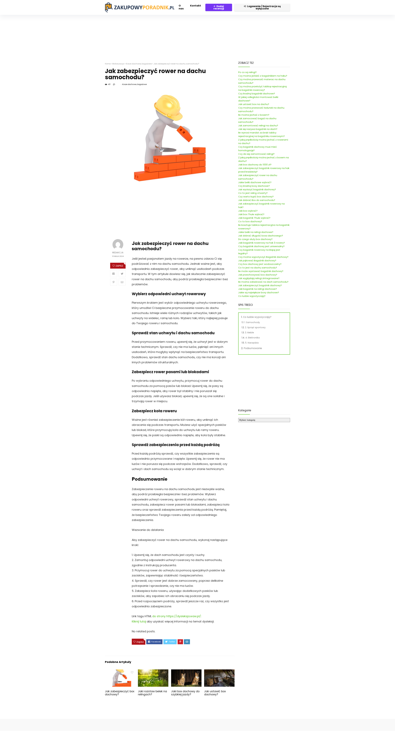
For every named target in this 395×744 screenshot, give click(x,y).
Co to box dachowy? (250, 221)
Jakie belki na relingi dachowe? (255, 232)
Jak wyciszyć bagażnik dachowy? (257, 189)
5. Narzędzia (252, 342)
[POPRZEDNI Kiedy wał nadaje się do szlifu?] (3, 736)
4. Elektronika (252, 337)
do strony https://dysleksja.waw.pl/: (177, 616)
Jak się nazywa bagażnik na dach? (257, 129)
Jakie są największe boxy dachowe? (258, 292)
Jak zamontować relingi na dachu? (258, 125)
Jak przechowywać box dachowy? (257, 274)
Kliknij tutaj (139, 621)
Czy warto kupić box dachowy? (256, 196)
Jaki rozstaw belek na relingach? (152, 692)
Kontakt (195, 5)
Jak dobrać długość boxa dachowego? (260, 235)
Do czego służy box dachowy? (255, 239)
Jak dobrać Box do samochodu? (256, 200)
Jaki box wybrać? (248, 210)
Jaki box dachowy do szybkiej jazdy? (185, 692)
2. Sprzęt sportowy (255, 327)
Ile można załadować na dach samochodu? (263, 281)
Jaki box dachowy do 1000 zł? (254, 164)
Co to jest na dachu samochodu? (257, 267)
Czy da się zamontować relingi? (256, 154)
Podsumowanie (253, 348)
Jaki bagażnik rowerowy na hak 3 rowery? (261, 242)
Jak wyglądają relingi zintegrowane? (258, 278)
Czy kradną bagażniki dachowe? (256, 93)
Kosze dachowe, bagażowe (139, 63)
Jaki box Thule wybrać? (251, 214)
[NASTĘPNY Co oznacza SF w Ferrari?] (392, 736)
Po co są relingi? (247, 72)
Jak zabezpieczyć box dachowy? (119, 692)
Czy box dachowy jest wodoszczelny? (259, 264)
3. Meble (249, 332)
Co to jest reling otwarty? (253, 193)
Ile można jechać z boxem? (253, 114)
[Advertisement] (197, 36)
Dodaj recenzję (218, 7)
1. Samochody (252, 322)
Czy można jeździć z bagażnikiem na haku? (262, 75)
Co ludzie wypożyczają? (251, 296)
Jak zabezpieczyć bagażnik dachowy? (260, 285)
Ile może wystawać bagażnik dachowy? (260, 271)
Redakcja (117, 252)
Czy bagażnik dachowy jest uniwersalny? (261, 246)
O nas (181, 7)
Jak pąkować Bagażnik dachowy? (257, 260)
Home (107, 63)
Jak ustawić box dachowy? (215, 692)
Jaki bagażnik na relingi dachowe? (257, 289)
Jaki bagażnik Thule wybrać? (254, 217)
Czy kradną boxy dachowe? (254, 186)
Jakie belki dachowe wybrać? (254, 182)
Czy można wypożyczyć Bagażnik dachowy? (263, 257)
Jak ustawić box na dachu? (253, 104)
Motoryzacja (118, 63)
